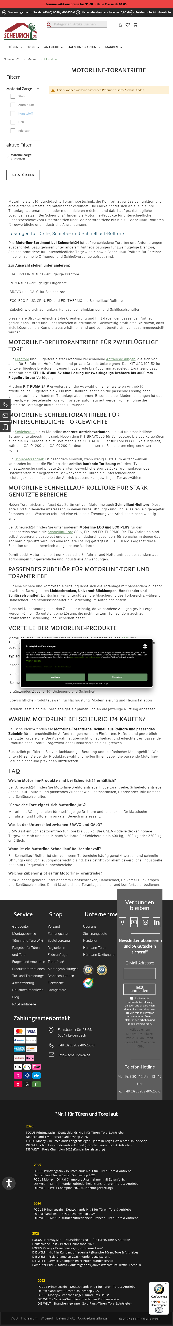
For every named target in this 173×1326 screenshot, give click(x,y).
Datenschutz (65, 1318)
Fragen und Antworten (28, 962)
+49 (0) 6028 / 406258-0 (59, 12)
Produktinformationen (28, 969)
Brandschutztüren (61, 976)
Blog (15, 997)
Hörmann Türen (94, 948)
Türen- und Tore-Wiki (27, 941)
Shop (55, 914)
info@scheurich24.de (74, 1055)
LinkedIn (156, 922)
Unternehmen (103, 914)
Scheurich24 (12, 59)
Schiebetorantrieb (29, 459)
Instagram (145, 922)
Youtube (134, 922)
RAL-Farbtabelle (24, 1004)
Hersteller (90, 941)
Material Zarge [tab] (19, 88)
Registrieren (56, 948)
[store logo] (20, 31)
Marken (32, 59)
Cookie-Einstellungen (93, 1318)
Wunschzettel (129, 25)
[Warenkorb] (136, 25)
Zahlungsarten (58, 934)
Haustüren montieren (27, 990)
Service (23, 914)
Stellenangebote (95, 934)
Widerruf (47, 1318)
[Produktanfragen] (5, 429)
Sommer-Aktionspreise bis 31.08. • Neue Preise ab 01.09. (86, 4)
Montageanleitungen (63, 969)
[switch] (159, 1310)
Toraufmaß (56, 962)
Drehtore (22, 359)
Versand (54, 926)
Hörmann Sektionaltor (99, 955)
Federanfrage (57, 955)
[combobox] (77, 24)
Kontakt (59, 1018)
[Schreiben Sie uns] (5, 417)
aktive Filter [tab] (19, 145)
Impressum (29, 1318)
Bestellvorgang (59, 941)
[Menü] (166, 1284)
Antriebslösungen (120, 359)
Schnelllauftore (60, 532)
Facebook (122, 922)
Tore (125, 638)
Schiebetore (25, 432)
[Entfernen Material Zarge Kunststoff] (7, 157)
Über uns (89, 926)
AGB (14, 1318)
